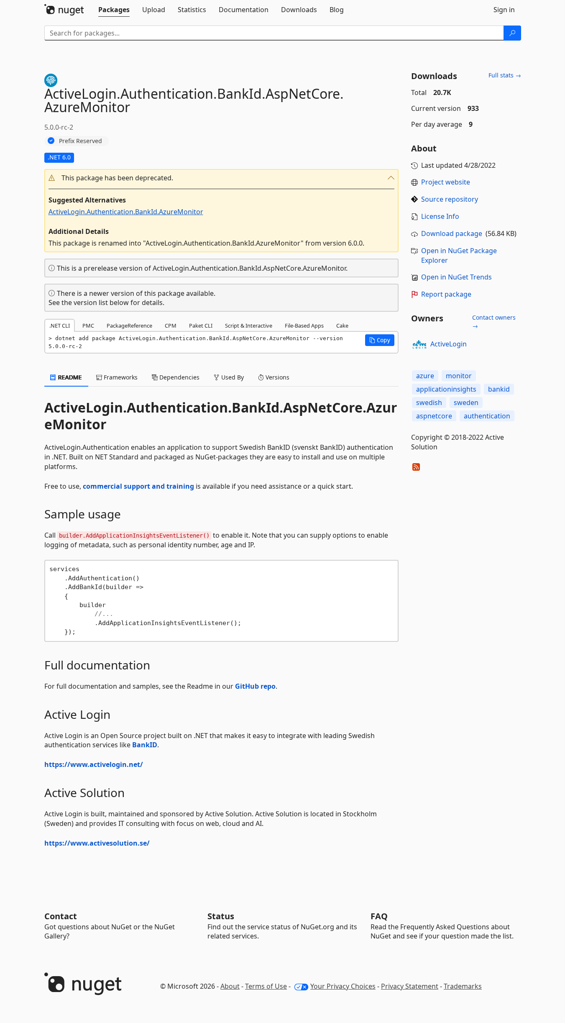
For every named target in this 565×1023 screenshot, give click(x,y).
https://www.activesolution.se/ (97, 843)
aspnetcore (434, 415)
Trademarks (463, 986)
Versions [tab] (276, 377)
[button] (222, 178)
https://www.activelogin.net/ (93, 764)
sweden (466, 402)
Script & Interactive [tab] (248, 325)
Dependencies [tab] (178, 377)
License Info (440, 216)
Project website (445, 182)
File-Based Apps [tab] (304, 325)
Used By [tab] (232, 377)
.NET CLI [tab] (59, 325)
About (230, 986)
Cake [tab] (342, 325)
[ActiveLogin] (419, 344)
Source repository (449, 199)
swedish (429, 402)
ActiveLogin (448, 344)
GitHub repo (255, 686)
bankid (499, 389)
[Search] (512, 33)
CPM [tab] (170, 325)
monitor (459, 375)
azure (425, 375)
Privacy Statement (409, 986)
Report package (446, 294)
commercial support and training (138, 486)
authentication (487, 415)
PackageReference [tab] (129, 325)
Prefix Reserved (80, 141)
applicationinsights (446, 389)
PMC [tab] (88, 325)
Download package (451, 233)
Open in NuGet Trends (456, 277)
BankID (144, 744)
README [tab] (69, 377)
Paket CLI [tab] (200, 325)
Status (220, 916)
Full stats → (504, 75)
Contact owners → (494, 321)
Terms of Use (266, 986)
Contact (60, 916)
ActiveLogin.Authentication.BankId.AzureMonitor (126, 211)
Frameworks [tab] (120, 377)
